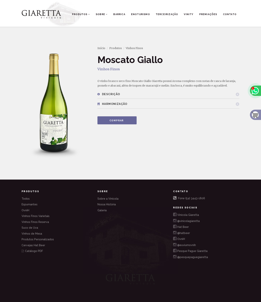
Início (101, 48)
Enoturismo (140, 14)
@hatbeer (183, 233)
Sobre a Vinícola (107, 198)
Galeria (102, 210)
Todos (26, 198)
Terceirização (167, 14)
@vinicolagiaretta (188, 221)
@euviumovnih (186, 245)
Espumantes (29, 204)
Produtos (80, 14)
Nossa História (106, 204)
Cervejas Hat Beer (33, 245)
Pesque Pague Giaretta (192, 251)
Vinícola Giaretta (187, 214)
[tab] (168, 94)
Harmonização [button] (114, 103)
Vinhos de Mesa (32, 233)
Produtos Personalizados (38, 239)
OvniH (25, 210)
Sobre (101, 14)
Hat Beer (182, 226)
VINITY (188, 14)
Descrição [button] (110, 94)
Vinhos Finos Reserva (35, 221)
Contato (230, 14)
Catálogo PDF (33, 251)
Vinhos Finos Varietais (35, 216)
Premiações (208, 14)
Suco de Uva (30, 227)
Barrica (119, 14)
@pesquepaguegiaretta (192, 257)
